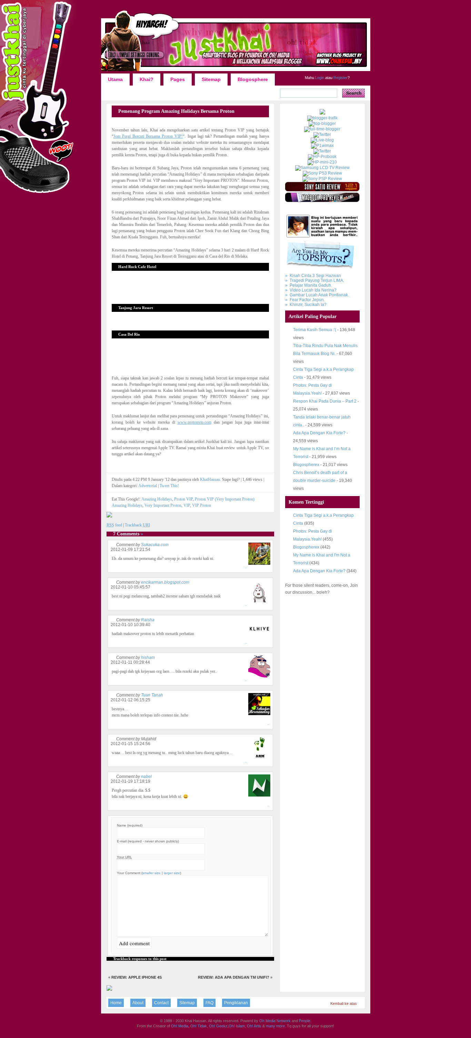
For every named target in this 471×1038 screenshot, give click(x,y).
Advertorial (147, 485)
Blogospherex (306, 464)
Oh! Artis (254, 1026)
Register (340, 78)
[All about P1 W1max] (322, 145)
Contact (161, 1002)
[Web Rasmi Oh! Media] (322, 113)
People (304, 1021)
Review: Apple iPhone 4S (136, 977)
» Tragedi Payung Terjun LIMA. (314, 280)
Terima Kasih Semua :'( (314, 329)
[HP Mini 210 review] (322, 162)
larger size (172, 873)
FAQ (209, 1002)
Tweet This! (169, 485)
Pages (177, 79)
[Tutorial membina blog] (322, 134)
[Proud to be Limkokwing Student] (109, 989)
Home (116, 1002)
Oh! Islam (237, 1026)
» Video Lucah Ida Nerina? (311, 290)
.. (246, 567)
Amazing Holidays (156, 499)
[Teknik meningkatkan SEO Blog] (322, 118)
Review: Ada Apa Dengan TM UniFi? (233, 977)
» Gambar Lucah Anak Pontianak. (317, 295)
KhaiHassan (210, 479)
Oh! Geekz (218, 1026)
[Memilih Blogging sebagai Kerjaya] (322, 129)
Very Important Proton (162, 505)
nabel (146, 776)
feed (114, 525)
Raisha (147, 619)
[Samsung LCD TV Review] (322, 167)
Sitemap (211, 79)
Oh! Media (179, 1026)
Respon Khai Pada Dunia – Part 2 (325, 401)
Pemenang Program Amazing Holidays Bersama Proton (176, 111)
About (137, 1002)
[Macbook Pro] (322, 200)
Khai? (146, 79)
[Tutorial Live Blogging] (322, 140)
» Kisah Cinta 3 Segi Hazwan (313, 275)
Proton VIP (183, 499)
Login (319, 78)
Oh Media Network (275, 1021)
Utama (115, 79)
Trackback (137, 525)
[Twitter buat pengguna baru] (322, 151)
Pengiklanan (236, 1002)
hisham (148, 657)
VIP (186, 505)
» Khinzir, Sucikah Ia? (306, 304)
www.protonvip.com (194, 422)
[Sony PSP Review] (322, 178)
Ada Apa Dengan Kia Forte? (319, 433)
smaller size (151, 873)
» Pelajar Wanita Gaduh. (308, 285)
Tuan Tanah (152, 695)
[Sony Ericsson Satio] (322, 190)
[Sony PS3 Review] (322, 173)
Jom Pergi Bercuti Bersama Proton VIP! (148, 136)
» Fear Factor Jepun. (305, 299)
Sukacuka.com (155, 544)
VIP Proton (201, 505)
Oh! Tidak (198, 1026)
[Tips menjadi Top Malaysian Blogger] (322, 123)
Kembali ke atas (343, 1003)
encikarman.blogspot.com (165, 582)
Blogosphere (253, 79)
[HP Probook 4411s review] (322, 156)
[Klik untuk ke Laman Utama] (235, 70)
